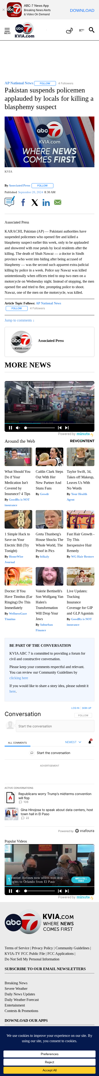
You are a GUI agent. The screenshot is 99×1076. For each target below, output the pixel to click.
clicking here (18, 678)
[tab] (17, 742)
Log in (75, 708)
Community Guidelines (72, 948)
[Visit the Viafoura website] (84, 831)
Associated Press (19, 185)
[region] (49, 770)
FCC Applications (60, 954)
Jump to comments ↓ (20, 320)
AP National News (48, 303)
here (12, 691)
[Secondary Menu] (11, 30)
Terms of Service (17, 948)
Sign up (86, 708)
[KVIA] (29, 30)
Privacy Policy (42, 948)
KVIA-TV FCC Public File (25, 954)
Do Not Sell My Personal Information (32, 959)
